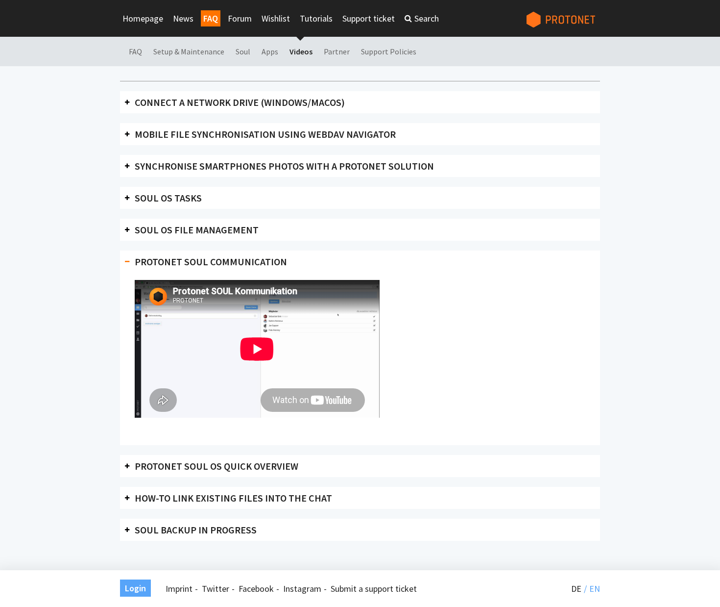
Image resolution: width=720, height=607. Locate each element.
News (183, 18)
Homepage (142, 18)
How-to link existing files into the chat (233, 498)
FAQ (210, 18)
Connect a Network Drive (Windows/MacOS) (240, 102)
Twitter (215, 588)
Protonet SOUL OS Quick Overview (216, 466)
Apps (270, 51)
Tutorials (316, 18)
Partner (337, 51)
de (576, 588)
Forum (240, 18)
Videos (300, 51)
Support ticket (368, 18)
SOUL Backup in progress (196, 530)
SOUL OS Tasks (168, 198)
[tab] (360, 102)
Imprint (179, 588)
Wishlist (276, 18)
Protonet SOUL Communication (211, 261)
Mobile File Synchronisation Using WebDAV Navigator (265, 134)
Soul (243, 51)
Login (135, 588)
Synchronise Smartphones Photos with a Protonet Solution (284, 166)
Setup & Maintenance (188, 51)
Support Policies (388, 51)
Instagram (302, 588)
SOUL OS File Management (197, 230)
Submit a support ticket (374, 588)
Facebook (256, 588)
